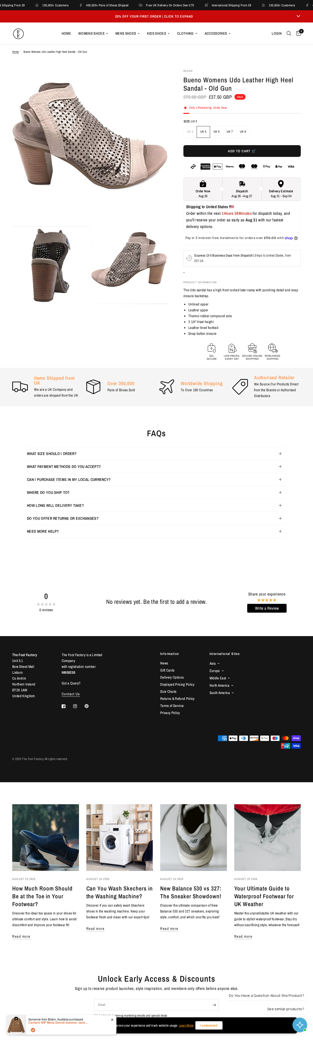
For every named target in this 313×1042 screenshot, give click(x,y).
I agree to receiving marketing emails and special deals (133, 1015)
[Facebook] (67, 706)
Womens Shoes (91, 33)
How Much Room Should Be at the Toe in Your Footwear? (42, 896)
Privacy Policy (170, 712)
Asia (213, 663)
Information (169, 653)
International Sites (225, 653)
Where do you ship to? (48, 492)
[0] (297, 33)
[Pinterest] (90, 706)
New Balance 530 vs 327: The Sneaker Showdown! (191, 892)
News (164, 663)
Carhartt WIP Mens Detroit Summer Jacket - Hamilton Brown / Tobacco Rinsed (58, 1022)
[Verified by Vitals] (33, 1030)
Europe (215, 670)
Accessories (216, 33)
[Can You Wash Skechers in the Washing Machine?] (119, 837)
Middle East (218, 678)
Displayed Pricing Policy (177, 684)
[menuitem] (66, 33)
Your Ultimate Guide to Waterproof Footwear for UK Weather (264, 896)
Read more (21, 936)
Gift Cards (167, 670)
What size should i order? (52, 453)
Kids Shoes (156, 33)
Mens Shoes (125, 33)
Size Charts (168, 691)
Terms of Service (172, 705)
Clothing (185, 33)
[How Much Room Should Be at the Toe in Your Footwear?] (45, 837)
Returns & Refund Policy (177, 698)
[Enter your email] (214, 1005)
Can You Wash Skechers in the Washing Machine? (119, 892)
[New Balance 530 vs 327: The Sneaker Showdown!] (193, 837)
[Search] (289, 33)
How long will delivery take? (55, 505)
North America (219, 685)
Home (66, 33)
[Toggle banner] (298, 16)
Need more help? (43, 531)
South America (220, 692)
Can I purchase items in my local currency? (69, 479)
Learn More (186, 1025)
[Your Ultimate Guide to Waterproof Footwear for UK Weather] (267, 837)
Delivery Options (172, 677)
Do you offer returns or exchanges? (63, 518)
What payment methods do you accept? (64, 466)
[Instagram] (78, 706)
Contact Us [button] (71, 694)
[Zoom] (158, 79)
